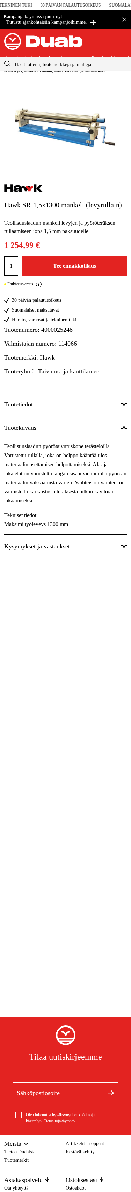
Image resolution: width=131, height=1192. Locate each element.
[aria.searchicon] (7, 64)
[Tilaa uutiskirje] (111, 1092)
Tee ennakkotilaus (74, 266)
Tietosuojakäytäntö (59, 1121)
